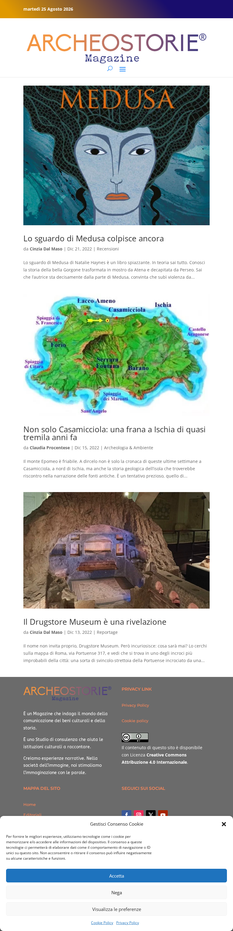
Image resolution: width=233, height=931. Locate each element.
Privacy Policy (127, 922)
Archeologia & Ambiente (128, 447)
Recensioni (108, 249)
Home (29, 804)
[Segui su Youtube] (163, 815)
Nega (116, 892)
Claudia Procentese (50, 447)
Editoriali (32, 814)
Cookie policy (135, 720)
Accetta (116, 876)
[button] (224, 824)
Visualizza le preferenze (116, 909)
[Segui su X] (151, 815)
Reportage (107, 632)
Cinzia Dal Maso (46, 249)
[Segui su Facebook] (126, 815)
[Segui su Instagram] (139, 815)
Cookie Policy (102, 922)
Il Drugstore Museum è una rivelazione (95, 621)
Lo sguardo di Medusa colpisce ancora (93, 238)
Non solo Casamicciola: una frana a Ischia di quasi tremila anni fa (114, 433)
